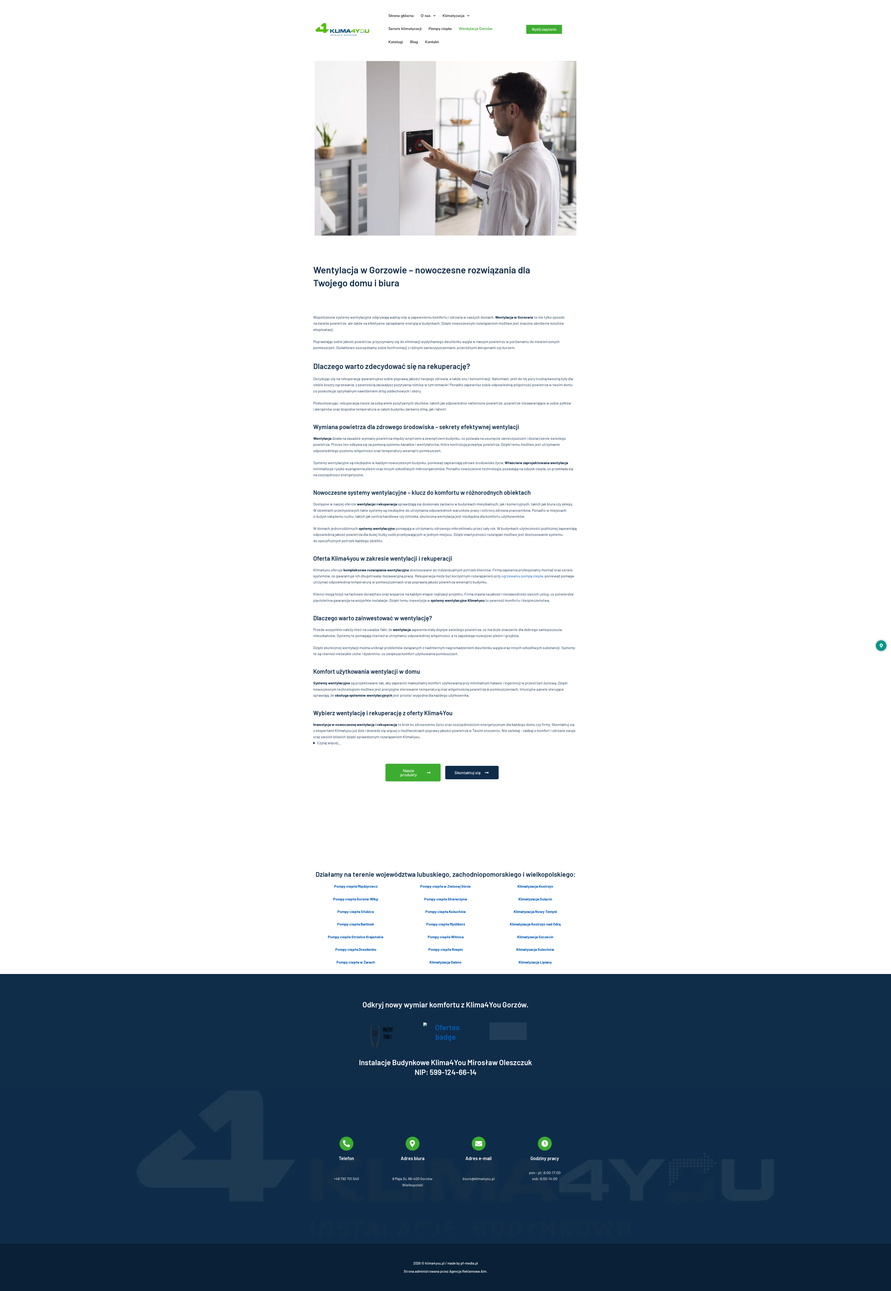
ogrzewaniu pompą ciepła (522, 576)
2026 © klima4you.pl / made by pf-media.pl (445, 1263)
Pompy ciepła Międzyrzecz (356, 886)
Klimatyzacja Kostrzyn (535, 886)
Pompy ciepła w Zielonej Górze (445, 886)
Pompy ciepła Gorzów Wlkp (355, 899)
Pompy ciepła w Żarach (355, 962)
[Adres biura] (413, 1144)
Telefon (346, 1158)
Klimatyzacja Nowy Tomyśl (535, 911)
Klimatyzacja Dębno (445, 962)
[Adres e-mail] (479, 1144)
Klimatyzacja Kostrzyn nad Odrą (535, 924)
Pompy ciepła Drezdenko (355, 949)
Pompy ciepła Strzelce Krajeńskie (356, 937)
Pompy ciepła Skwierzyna (445, 899)
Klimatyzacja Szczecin (535, 937)
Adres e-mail (478, 1158)
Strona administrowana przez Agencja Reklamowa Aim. (445, 1271)
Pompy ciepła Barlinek (355, 924)
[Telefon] (346, 1144)
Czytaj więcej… (329, 743)
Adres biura (412, 1158)
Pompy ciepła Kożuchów (445, 911)
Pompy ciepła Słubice (355, 911)
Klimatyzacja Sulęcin (535, 899)
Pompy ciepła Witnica (446, 937)
